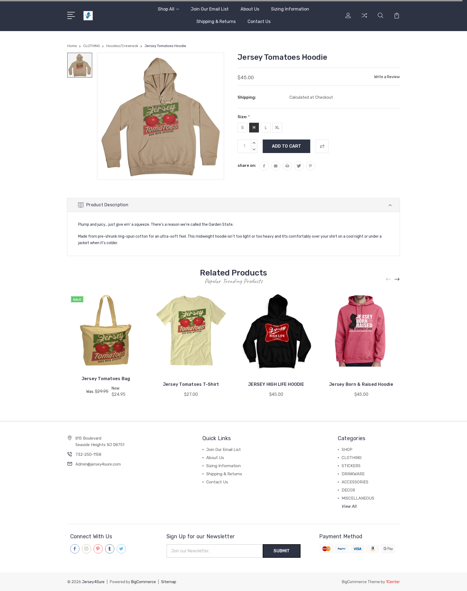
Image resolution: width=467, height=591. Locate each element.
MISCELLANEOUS (358, 498)
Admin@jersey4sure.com (98, 464)
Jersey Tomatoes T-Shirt (191, 384)
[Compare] (364, 18)
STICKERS (351, 465)
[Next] (397, 279)
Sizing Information (290, 9)
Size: (244, 116)
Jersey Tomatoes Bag (106, 378)
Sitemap (168, 582)
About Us (250, 9)
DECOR (348, 490)
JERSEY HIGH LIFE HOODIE (276, 384)
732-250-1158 (88, 454)
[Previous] (388, 279)
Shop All (166, 9)
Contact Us (259, 21)
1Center (393, 582)
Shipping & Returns (216, 21)
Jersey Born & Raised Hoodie (361, 384)
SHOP (347, 449)
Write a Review (387, 77)
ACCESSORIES (355, 482)
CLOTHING (352, 457)
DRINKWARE (353, 474)
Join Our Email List (210, 9)
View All (349, 506)
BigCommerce (143, 582)
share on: (247, 165)
